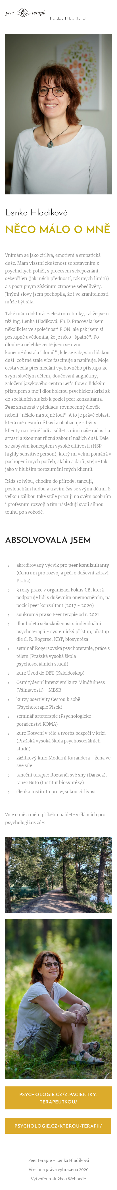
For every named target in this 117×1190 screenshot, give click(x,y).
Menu (106, 12)
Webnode (77, 1178)
